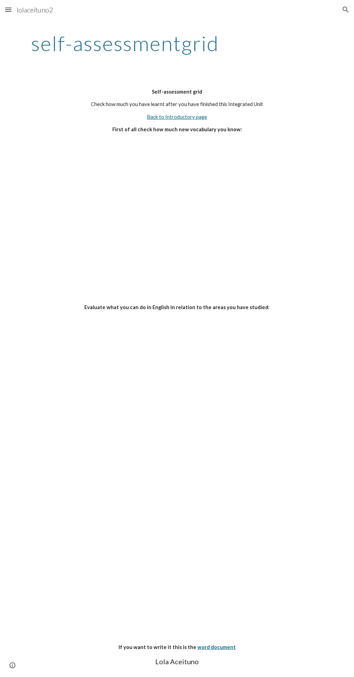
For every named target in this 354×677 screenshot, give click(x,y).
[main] (125, 43)
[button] (8, 9)
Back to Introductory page (177, 117)
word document (216, 647)
